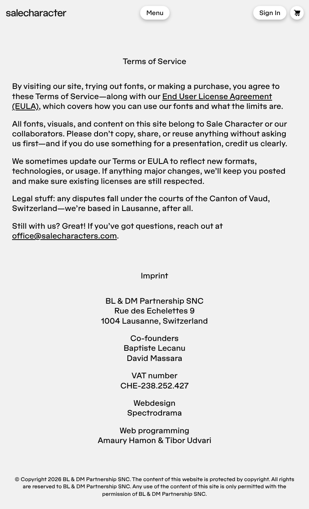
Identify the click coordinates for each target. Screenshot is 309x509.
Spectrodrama (154, 413)
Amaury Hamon (127, 440)
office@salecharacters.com (64, 236)
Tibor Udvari (188, 440)
